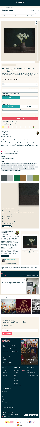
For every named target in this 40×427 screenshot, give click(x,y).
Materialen (23, 15)
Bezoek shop (3, 136)
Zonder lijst (11, 106)
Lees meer (9, 136)
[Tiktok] (12, 407)
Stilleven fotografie (14, 168)
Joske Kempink (6, 67)
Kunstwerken (3, 15)
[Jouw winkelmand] (38, 10)
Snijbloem (20, 165)
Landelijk (24, 165)
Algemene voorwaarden (10, 419)
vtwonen (21, 167)
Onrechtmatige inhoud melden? (24, 419)
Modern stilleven (4, 167)
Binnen (11, 97)
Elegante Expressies (16, 170)
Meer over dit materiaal (34, 81)
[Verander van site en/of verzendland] (38, 7)
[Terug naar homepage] (7, 10)
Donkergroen (31, 167)
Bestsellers (3, 165)
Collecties (10, 15)
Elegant (12, 158)
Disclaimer (16, 419)
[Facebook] (9, 407)
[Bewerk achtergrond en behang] (36, 24)
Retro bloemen (15, 167)
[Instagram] (5, 407)
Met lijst (30, 106)
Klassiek (10, 167)
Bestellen (5, 357)
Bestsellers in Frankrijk (32, 163)
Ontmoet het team (25, 362)
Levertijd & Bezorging (7, 360)
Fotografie (14, 163)
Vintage (8, 165)
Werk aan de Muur (6, 388)
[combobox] (17, 13)
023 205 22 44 (15, 351)
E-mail (11, 353)
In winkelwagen (20, 118)
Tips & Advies (29, 15)
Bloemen (3, 163)
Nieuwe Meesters (31, 165)
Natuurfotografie (14, 165)
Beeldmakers (16, 15)
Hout (36, 167)
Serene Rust (21, 168)
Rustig (2, 158)
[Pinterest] (7, 407)
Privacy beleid (32, 419)
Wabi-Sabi (26, 167)
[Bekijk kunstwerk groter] (36, 22)
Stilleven (25, 163)
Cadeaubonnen (6, 364)
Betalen (4, 359)
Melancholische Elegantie (29, 168)
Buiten (30, 97)
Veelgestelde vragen (7, 356)
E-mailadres (4, 328)
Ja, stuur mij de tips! (7, 333)
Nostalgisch (7, 158)
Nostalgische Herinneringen (6, 170)
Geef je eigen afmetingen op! (11, 93)
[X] (10, 407)
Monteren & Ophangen (7, 362)
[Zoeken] (38, 13)
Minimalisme (19, 163)
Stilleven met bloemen (5, 168)
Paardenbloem (8, 163)
